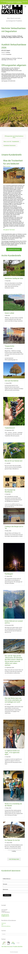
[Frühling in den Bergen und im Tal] (14, 516)
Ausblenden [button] (19, 2)
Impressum (3, 923)
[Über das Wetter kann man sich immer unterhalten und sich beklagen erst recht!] (14, 687)
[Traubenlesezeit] (14, 411)
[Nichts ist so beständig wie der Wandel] (14, 786)
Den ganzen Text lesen (9, 229)
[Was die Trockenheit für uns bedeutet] (14, 175)
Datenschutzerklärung (5, 926)
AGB (2, 924)
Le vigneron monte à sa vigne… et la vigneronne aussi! (12, 752)
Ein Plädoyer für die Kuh (12, 840)
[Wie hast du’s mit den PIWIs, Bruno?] (14, 276)
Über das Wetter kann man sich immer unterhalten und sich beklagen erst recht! (13, 700)
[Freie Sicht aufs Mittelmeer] (14, 431)
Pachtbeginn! (9, 574)
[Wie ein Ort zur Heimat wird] (14, 450)
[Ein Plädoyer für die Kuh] (14, 829)
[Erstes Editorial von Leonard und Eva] (14, 604)
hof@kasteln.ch (5, 916)
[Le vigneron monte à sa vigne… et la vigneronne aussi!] (14, 734)
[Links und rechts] (14, 481)
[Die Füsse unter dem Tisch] (14, 330)
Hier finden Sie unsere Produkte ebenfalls (11, 946)
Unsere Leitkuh (9, 313)
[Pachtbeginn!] (14, 557)
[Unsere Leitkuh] (14, 302)
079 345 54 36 (5, 914)
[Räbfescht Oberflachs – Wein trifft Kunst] (14, 380)
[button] (1, 110)
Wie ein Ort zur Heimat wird (13, 461)
